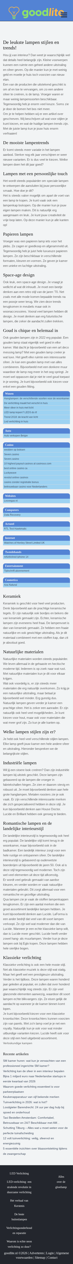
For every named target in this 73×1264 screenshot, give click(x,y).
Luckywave (10, 472)
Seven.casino (11, 454)
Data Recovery (12, 514)
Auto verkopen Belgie (16, 435)
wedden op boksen (14, 449)
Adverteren (36, 1253)
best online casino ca (15, 468)
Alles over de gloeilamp (61, 1182)
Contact (52, 1257)
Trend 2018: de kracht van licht (21, 417)
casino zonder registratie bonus (21, 482)
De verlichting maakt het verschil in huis (26, 403)
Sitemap (40, 1257)
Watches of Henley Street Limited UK (24, 542)
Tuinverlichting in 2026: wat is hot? (25, 1102)
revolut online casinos (16, 477)
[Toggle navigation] (64, 15)
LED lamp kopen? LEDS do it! (20, 412)
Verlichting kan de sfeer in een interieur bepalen (33, 1071)
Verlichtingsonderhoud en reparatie (19, 1230)
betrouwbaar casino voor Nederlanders (25, 486)
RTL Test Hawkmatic (15, 528)
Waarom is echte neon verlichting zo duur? (19, 1244)
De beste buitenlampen (19, 1217)
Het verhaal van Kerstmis (19, 1203)
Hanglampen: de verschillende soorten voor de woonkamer (36, 398)
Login (50, 1253)
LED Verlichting (19, 1173)
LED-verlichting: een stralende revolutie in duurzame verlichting (19, 1187)
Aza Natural (10, 584)
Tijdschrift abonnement (16, 570)
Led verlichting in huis (16, 421)
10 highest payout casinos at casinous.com (27, 463)
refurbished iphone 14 (16, 556)
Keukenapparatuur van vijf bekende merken (31, 1096)
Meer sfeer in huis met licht (18, 407)
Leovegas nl (11, 500)
